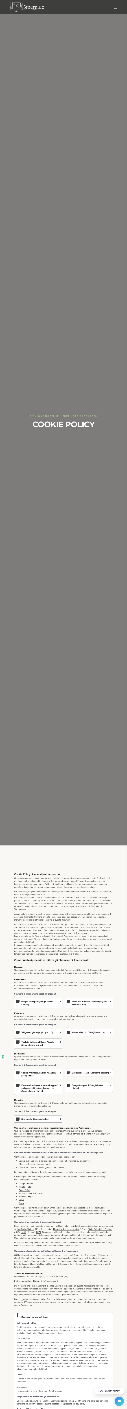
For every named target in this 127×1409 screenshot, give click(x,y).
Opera (21, 1203)
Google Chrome (26, 1183)
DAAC (23, 1231)
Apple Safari (24, 1190)
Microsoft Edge (26, 1196)
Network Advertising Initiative (66, 1229)
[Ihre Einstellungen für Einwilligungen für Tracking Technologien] (3, 1057)
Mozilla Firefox (25, 1186)
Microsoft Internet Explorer (31, 1193)
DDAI (38, 1231)
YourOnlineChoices (25, 1229)
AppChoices (95, 1242)
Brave (21, 1199)
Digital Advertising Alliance (100, 1229)
